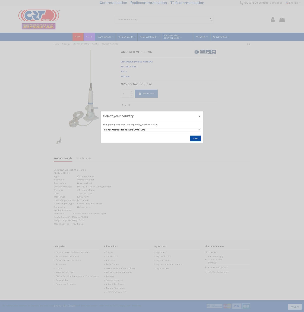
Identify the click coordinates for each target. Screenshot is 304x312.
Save (195, 138)
